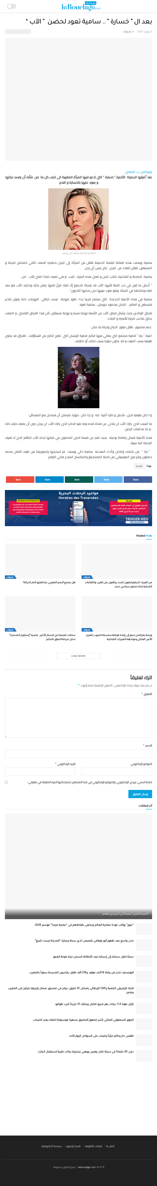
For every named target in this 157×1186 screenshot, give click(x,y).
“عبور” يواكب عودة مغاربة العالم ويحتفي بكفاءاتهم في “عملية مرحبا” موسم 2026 (84, 925)
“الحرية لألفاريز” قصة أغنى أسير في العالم (126, 914)
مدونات (127, 31)
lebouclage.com (87, 1167)
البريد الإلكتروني (65, 764)
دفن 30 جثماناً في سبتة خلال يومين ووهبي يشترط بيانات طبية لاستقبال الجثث (86, 1051)
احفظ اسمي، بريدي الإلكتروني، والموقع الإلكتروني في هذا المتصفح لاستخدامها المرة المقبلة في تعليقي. (90, 782)
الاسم (147, 745)
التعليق (146, 694)
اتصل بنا (110, 1146)
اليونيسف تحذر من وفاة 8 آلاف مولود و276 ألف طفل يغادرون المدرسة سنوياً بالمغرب (81, 972)
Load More (78, 656)
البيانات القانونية (93, 1146)
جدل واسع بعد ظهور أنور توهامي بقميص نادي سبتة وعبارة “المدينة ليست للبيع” (84, 941)
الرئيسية (139, 466)
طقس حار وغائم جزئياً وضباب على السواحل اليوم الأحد (101, 1036)
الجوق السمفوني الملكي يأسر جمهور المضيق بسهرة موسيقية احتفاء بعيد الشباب (83, 1020)
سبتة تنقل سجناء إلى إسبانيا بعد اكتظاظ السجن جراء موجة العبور (93, 957)
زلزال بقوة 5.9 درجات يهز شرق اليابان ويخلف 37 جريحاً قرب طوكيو (94, 1004)
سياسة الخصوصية (51, 1146)
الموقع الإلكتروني (141, 764)
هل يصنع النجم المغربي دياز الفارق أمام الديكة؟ (48, 582)
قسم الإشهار (73, 1146)
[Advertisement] (78, 1098)
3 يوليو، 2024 (144, 31)
